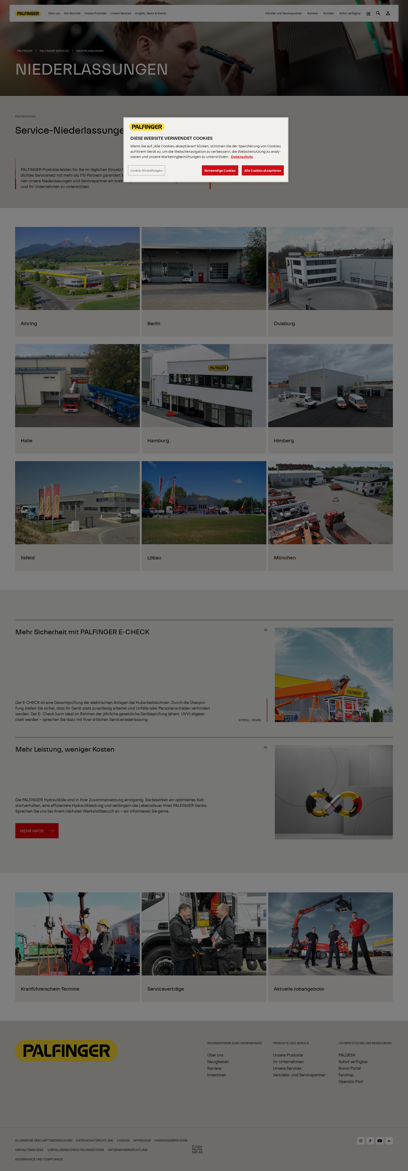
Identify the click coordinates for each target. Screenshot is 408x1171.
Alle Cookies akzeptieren (262, 170)
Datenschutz (242, 156)
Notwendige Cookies (220, 170)
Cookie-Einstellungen (146, 170)
